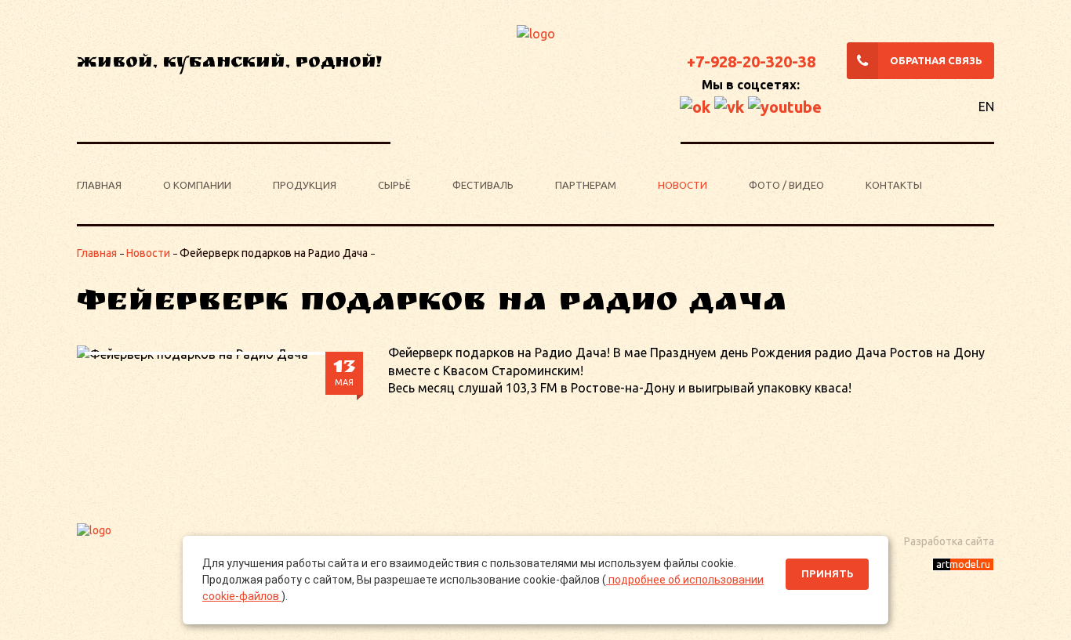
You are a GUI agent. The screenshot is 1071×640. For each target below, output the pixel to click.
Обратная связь (936, 60)
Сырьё (394, 184)
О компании (197, 184)
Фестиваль (483, 184)
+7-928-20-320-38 (751, 61)
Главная (99, 184)
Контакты (894, 184)
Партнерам (585, 184)
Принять (827, 574)
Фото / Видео (786, 184)
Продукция (304, 184)
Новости (682, 184)
